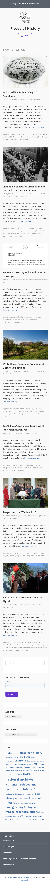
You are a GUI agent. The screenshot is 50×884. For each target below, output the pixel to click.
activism (11, 317)
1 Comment (24, 140)
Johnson (15, 411)
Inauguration (7, 468)
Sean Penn (33, 320)
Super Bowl (13, 647)
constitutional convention (36, 761)
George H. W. (36, 134)
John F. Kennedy (10, 775)
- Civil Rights (33, 194)
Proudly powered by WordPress (17, 877)
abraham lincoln (12, 753)
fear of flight (13, 553)
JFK (13, 137)
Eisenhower (29, 409)
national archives (19, 779)
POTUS (21, 553)
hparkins (20, 99)
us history (8, 816)
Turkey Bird (29, 556)
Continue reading (36, 127)
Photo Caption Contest (21, 798)
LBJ (27, 411)
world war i (24, 820)
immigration (37, 770)
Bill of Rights (15, 757)
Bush (10, 409)
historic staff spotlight (24, 770)
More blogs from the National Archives (19, 859)
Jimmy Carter (21, 137)
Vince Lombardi (24, 647)
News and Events (14, 196)
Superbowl (13, 140)
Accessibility (8, 840)
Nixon (29, 137)
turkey (22, 556)
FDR (18, 134)
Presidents (37, 99)
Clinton (21, 409)
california (19, 317)
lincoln (20, 775)
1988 (10, 228)
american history (30, 752)
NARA (27, 774)
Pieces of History (25, 28)
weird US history (22, 816)
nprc (33, 794)
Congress (34, 757)
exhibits (30, 764)
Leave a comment (15, 236)
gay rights (33, 317)
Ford (30, 134)
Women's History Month (13, 820)
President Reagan (31, 553)
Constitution (21, 761)
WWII (5, 236)
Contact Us (7, 853)
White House (7, 650)
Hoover (5, 411)
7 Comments (17, 322)
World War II (36, 234)
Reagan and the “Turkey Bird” (19, 512)
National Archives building (16, 794)
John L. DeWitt (41, 231)
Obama (34, 137)
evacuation (30, 228)
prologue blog (14, 807)
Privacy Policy (8, 865)
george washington (22, 767)
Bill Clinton (12, 134)
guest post (42, 317)
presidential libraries (21, 803)
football (24, 134)
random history (28, 811)
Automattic (25, 880)
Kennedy (22, 411)
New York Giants (16, 645)
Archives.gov (8, 846)
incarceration (13, 231)
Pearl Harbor (12, 234)
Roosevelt (27, 234)
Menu (26, 36)
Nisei (4, 234)
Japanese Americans (27, 231)
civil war (25, 756)
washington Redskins (38, 647)
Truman (28, 414)
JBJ (10, 137)
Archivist (8, 757)
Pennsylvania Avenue (18, 374)
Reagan (5, 140)
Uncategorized (8, 607)
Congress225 (9, 761)
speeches (6, 322)
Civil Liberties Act (18, 228)
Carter (25, 317)
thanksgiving (14, 556)
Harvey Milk (7, 320)
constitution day (11, 764)
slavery (41, 812)
